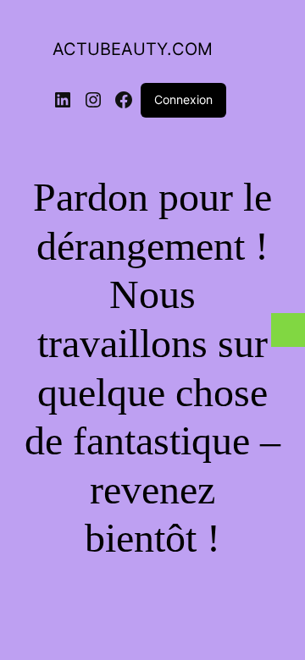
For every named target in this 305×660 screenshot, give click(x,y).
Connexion (183, 99)
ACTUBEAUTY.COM (133, 49)
